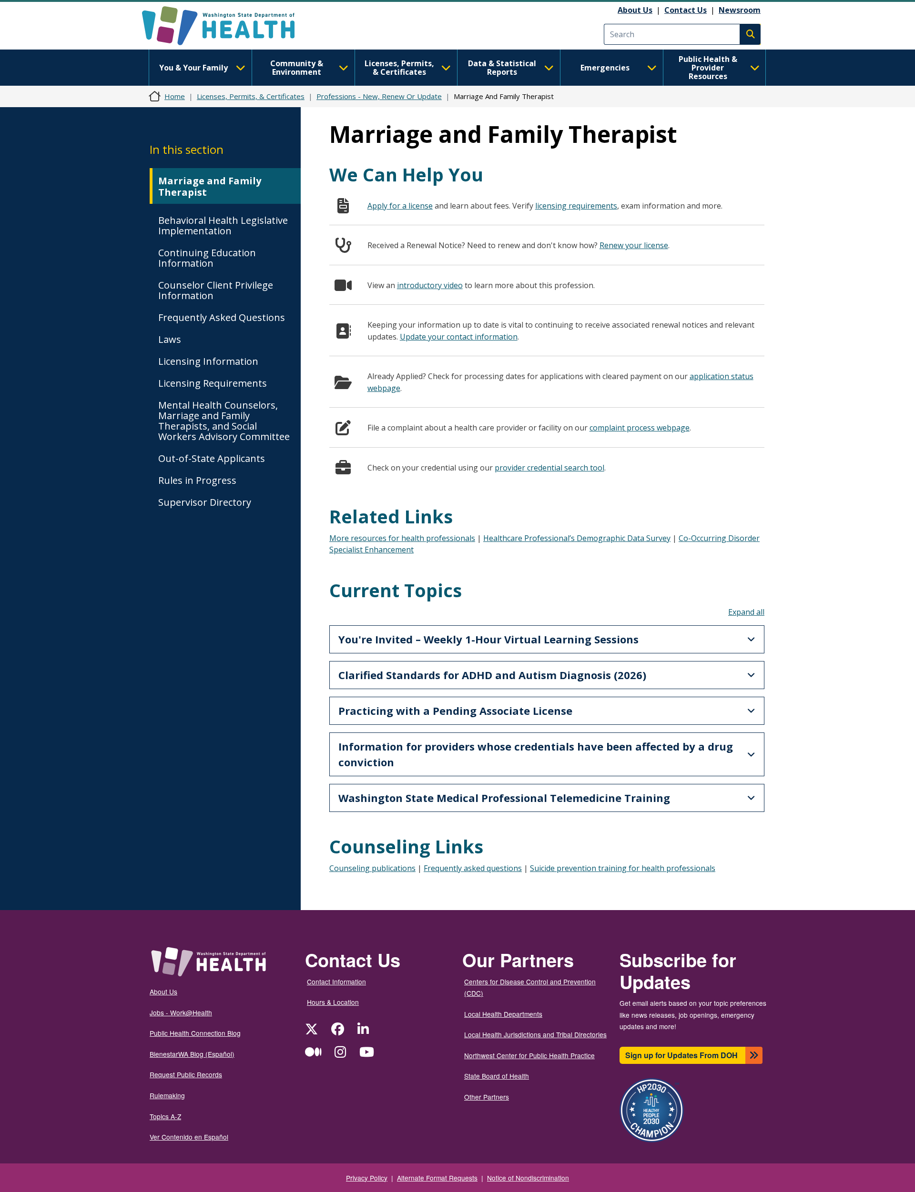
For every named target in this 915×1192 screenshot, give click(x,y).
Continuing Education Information (207, 258)
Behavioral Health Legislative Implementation (223, 225)
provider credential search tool (549, 467)
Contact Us (685, 10)
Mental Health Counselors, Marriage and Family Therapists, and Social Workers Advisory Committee (224, 421)
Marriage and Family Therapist (209, 186)
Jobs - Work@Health (181, 1012)
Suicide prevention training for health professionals (622, 868)
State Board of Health (496, 1076)
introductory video (430, 285)
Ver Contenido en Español (189, 1137)
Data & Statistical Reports (502, 67)
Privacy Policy (366, 1177)
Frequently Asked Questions (221, 317)
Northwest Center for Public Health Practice (529, 1055)
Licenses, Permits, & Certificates (399, 67)
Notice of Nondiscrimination (528, 1177)
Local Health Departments (503, 1014)
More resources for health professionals (402, 538)
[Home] (226, 26)
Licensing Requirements (212, 383)
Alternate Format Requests (437, 1177)
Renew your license (634, 245)
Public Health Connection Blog (195, 1033)
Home (174, 96)
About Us (635, 10)
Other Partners (486, 1097)
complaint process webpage (640, 427)
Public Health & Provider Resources (708, 67)
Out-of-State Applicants (211, 458)
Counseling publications (372, 868)
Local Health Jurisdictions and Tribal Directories (535, 1034)
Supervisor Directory (204, 502)
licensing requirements (576, 205)
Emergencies (605, 67)
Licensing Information (208, 361)
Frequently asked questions (473, 868)
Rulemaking (167, 1095)
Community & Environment (296, 67)
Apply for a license (400, 205)
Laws (169, 339)
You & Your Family (193, 67)
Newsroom (740, 10)
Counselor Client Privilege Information (215, 290)
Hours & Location (333, 1002)
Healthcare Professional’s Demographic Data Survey (577, 538)
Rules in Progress (197, 480)
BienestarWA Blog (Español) (192, 1054)
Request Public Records (186, 1074)
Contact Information (336, 981)
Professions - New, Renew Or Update (379, 96)
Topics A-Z (165, 1116)
